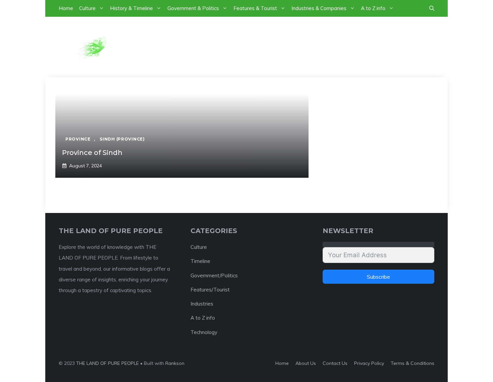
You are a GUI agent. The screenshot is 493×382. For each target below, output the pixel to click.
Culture (87, 8)
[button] (431, 8)
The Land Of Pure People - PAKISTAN (267, 46)
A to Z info (373, 8)
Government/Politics (214, 275)
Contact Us (335, 363)
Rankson (174, 363)
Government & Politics (193, 8)
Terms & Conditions (412, 363)
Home (66, 8)
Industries (201, 304)
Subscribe (378, 276)
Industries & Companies (318, 8)
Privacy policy (369, 363)
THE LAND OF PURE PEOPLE (107, 363)
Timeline (200, 261)
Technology (203, 332)
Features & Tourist (255, 8)
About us (305, 363)
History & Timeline (131, 8)
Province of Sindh (92, 153)
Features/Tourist (210, 289)
